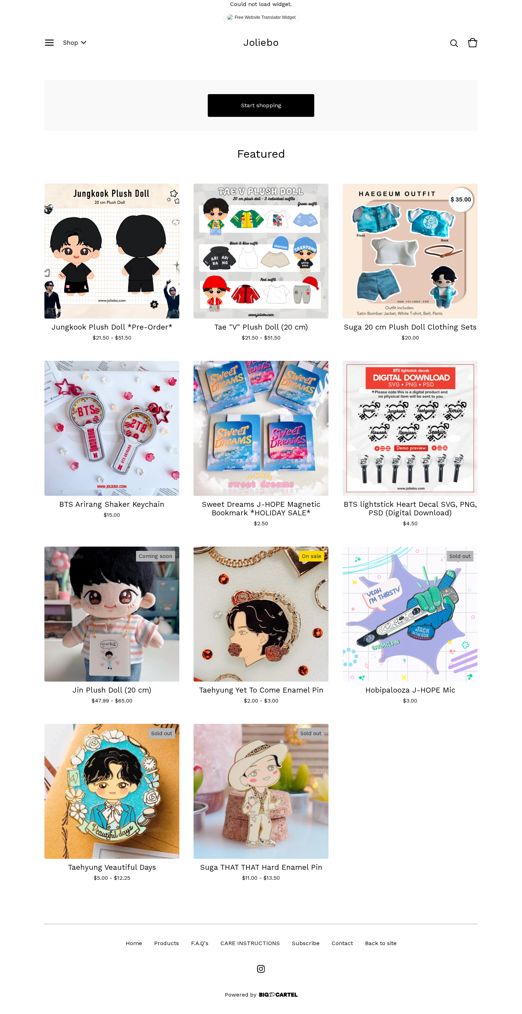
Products (166, 943)
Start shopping (261, 105)
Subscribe (306, 943)
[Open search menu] (454, 42)
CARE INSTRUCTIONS (250, 943)
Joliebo (261, 42)
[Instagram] (261, 969)
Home (134, 943)
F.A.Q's (199, 943)
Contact (342, 943)
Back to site (381, 943)
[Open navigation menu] (49, 42)
